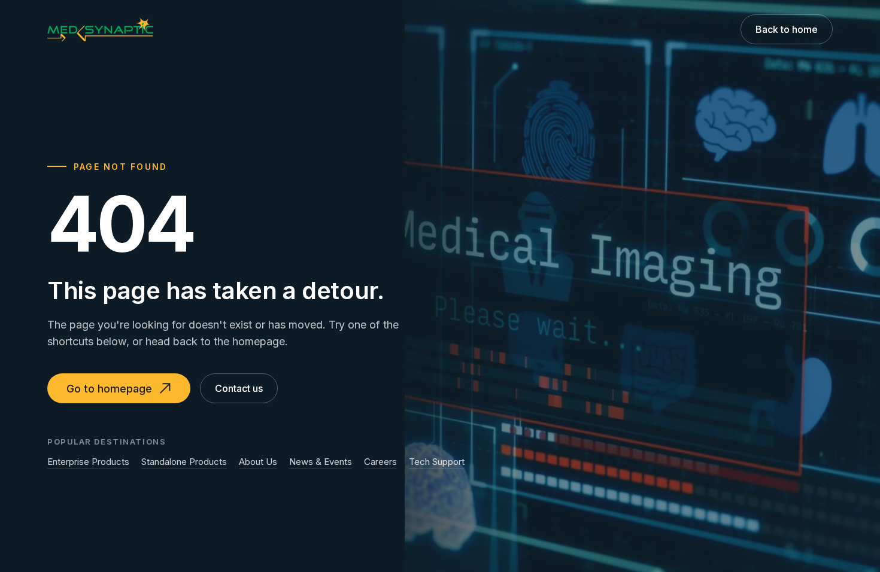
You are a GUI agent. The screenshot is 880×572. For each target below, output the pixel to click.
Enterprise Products (88, 461)
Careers (380, 461)
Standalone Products (184, 461)
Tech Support (437, 461)
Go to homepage (109, 388)
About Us (258, 461)
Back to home (786, 29)
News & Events (320, 461)
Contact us (239, 388)
